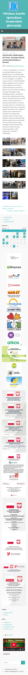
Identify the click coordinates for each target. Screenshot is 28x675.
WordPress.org (8, 629)
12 (3, 240)
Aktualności (13, 53)
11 (24, 236)
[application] (14, 645)
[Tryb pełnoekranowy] (23, 649)
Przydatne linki (8, 613)
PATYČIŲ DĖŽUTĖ (9, 222)
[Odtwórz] (5, 649)
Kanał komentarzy (9, 627)
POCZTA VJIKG (8, 217)
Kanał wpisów (8, 624)
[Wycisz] (20, 649)
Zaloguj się (7, 622)
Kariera (6, 615)
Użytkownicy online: (11, 669)
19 (3, 243)
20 (7, 243)
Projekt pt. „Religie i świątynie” (16, 211)
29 (14, 246)
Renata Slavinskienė (18, 66)
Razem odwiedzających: (12, 671)
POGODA (6, 219)
